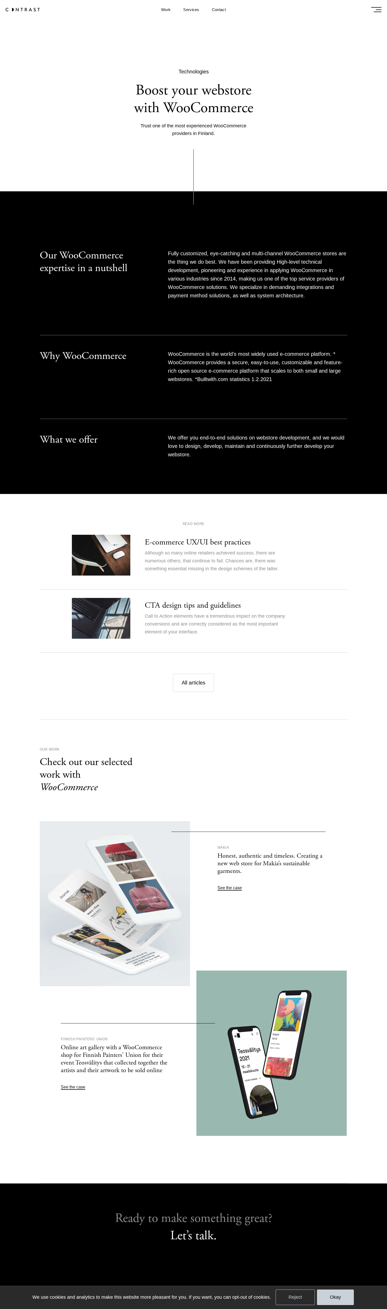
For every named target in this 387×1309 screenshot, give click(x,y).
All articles (193, 683)
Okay (335, 1297)
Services (191, 9)
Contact (219, 9)
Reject (295, 1297)
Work (166, 9)
